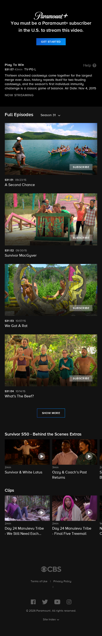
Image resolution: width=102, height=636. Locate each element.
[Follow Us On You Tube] (57, 602)
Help (87, 66)
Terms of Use (39, 581)
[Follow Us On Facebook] (33, 602)
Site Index (49, 619)
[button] (27, 459)
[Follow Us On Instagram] (69, 602)
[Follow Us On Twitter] (45, 602)
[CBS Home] (51, 569)
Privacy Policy (62, 581)
